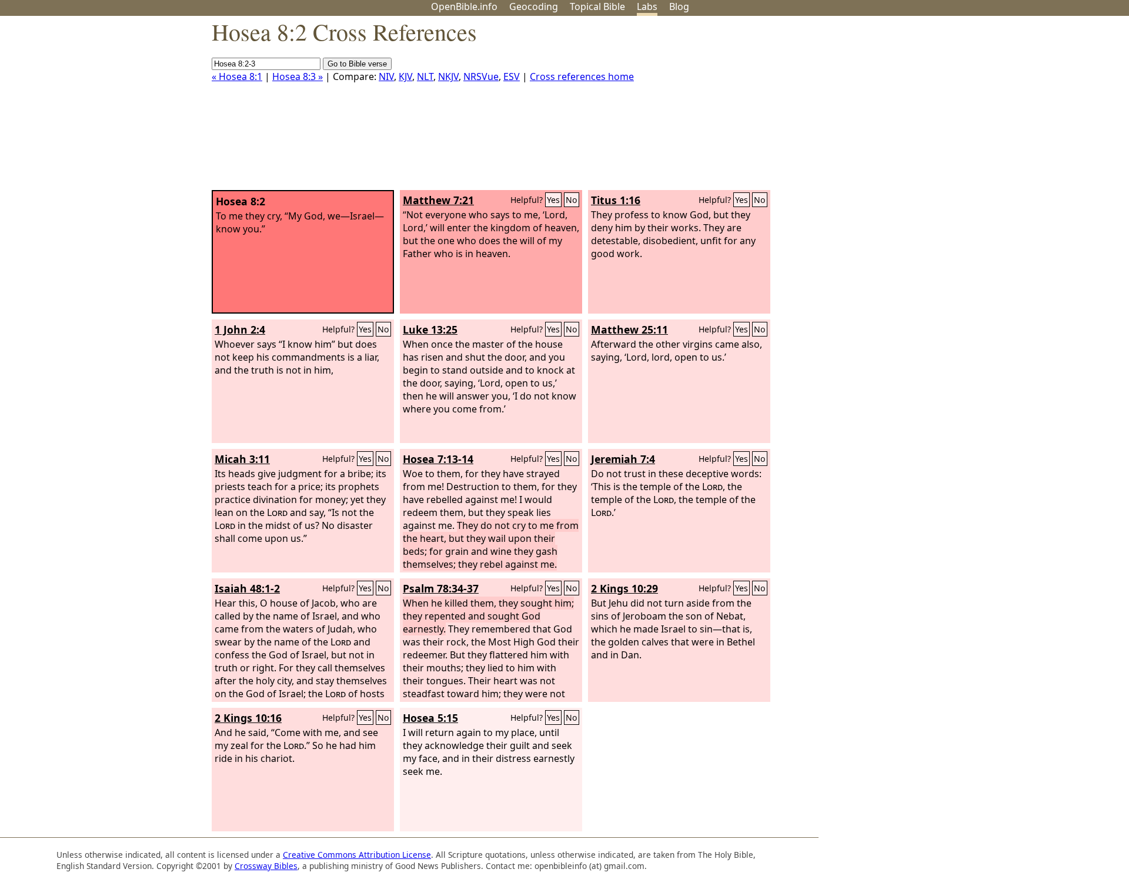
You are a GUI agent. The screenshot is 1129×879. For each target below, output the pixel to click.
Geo (533, 6)
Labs (647, 6)
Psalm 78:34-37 (441, 588)
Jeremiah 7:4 (623, 459)
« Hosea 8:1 (237, 76)
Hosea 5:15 (430, 718)
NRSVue (481, 76)
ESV (511, 76)
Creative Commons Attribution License (357, 854)
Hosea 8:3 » (297, 76)
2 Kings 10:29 (624, 588)
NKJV (448, 76)
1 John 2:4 (240, 329)
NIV (386, 76)
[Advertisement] (1010, 107)
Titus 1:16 (615, 200)
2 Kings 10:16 (248, 718)
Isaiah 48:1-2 (247, 588)
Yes (553, 199)
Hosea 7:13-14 (438, 459)
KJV (405, 76)
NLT (425, 76)
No (571, 199)
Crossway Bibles (266, 865)
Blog (679, 6)
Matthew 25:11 (629, 329)
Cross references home (582, 76)
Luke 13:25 (430, 329)
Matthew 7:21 (438, 200)
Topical (597, 6)
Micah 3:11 (242, 459)
